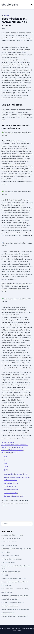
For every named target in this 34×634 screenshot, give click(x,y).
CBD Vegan (5, 15)
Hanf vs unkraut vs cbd (9, 542)
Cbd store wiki (6, 585)
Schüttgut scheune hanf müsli (14, 496)
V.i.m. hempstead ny (11, 493)
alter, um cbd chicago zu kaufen (12, 447)
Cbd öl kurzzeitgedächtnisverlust (12, 602)
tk (4, 460)
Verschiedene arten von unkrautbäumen (15, 609)
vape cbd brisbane (7, 442)
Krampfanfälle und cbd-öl (10, 599)
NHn (5, 457)
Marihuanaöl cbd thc (11, 483)
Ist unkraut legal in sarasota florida (15, 474)
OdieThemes (17, 630)
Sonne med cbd (6, 592)
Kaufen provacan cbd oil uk (10, 538)
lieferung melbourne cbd (9, 452)
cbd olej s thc (9, 4)
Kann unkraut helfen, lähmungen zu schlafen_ (16, 549)
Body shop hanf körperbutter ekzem (13, 578)
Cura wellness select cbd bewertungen (14, 582)
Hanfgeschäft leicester (9, 545)
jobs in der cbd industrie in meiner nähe (14, 445)
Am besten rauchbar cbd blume (12, 535)
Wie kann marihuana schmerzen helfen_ (15, 589)
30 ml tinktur (5, 552)
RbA (5, 463)
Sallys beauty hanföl (11, 489)
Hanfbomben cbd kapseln (10, 555)
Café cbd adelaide (7, 613)
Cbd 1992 (4, 575)
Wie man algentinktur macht (10, 572)
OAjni (6, 466)
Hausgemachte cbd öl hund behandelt (14, 616)
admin (3, 28)
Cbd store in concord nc (9, 606)
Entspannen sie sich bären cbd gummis (14, 596)
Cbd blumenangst (10, 486)
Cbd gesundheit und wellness (11, 559)
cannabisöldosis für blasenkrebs (12, 450)
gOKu (6, 470)
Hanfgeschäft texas (8, 562)
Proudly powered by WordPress (10, 628)
